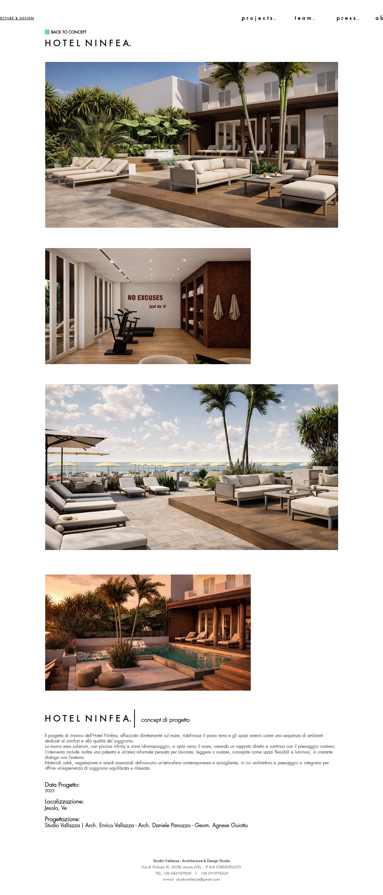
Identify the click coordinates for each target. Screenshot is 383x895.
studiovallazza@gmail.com (198, 879)
